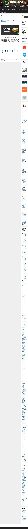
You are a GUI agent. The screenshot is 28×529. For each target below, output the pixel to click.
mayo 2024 (23, 320)
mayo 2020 (23, 390)
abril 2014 (23, 499)
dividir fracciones (4, 59)
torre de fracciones (16, 59)
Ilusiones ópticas (3, 9)
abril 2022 (23, 355)
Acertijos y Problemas (6, 6)
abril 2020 (23, 391)
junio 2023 (23, 337)
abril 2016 (23, 462)
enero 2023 (24, 342)
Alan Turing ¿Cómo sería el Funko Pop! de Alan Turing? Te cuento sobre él (24, 191)
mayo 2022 (23, 354)
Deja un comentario (4, 60)
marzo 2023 (24, 339)
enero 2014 (23, 504)
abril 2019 (23, 408)
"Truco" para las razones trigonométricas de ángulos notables (24, 248)
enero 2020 (24, 394)
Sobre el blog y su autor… (4, 12)
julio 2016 (23, 459)
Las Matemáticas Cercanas (22, 6)
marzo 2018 (24, 427)
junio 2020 (23, 389)
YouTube (2, 6)
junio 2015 (23, 478)
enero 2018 (23, 430)
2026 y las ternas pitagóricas (23, 153)
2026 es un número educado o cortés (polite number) (24, 134)
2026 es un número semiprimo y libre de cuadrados (24, 140)
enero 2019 (23, 412)
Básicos (12, 6)
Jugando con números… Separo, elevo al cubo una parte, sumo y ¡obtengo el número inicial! (24, 184)
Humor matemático (16, 6)
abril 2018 (23, 426)
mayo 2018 (23, 425)
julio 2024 (23, 318)
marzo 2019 (24, 409)
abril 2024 (23, 321)
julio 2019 (23, 405)
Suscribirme (24, 38)
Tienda (26, 9)
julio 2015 (23, 477)
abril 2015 (23, 480)
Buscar (23, 15)
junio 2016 (23, 460)
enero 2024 (24, 325)
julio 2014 (23, 496)
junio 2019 (23, 406)
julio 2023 (23, 336)
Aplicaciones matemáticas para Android (16, 9)
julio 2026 (23, 294)
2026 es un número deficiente (23, 125)
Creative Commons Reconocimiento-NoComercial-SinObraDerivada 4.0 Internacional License (24, 518)
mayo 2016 (23, 461)
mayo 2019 (23, 407)
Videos (23, 9)
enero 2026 (24, 295)
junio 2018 (23, 424)
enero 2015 (23, 485)
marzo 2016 (24, 463)
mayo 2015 (23, 479)
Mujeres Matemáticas (8, 9)
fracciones (8, 59)
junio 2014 (23, 497)
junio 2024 (23, 319)
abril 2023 (23, 338)
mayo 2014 (23, 498)
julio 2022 (23, 353)
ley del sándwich (12, 59)
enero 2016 (23, 466)
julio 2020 (23, 388)
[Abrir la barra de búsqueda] (27, 12)
